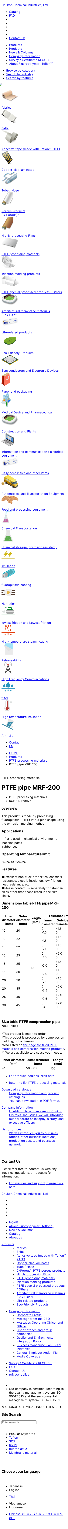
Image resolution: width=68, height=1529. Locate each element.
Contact (15, 742)
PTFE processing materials (28, 760)
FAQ (12, 15)
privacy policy (19, 1374)
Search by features (19, 78)
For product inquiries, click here (31, 1076)
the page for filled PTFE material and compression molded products (33, 1047)
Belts (20, 1252)
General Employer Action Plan (38, 1352)
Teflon (13, 1437)
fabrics (21, 1248)
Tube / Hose (25, 1267)
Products (15, 45)
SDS (12, 1441)
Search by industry (19, 74)
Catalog (14, 12)
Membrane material (23, 1452)
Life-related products (32, 1301)
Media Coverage (28, 1356)
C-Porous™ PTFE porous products (41, 1270)
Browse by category (20, 70)
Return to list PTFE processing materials (37, 1082)
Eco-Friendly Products (33, 1304)
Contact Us (17, 38)
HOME (13, 753)
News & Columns (21, 52)
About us (15, 1237)
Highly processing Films (34, 1274)
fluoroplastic (18, 1449)
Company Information (24, 56)
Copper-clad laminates (33, 1263)
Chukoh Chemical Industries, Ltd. (25, 5)
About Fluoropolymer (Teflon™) (31, 64)
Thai (12, 1496)
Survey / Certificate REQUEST (30, 60)
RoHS (13, 1445)
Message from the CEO (33, 1319)
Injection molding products (36, 1282)
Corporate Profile (29, 1315)
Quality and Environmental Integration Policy (35, 1339)
